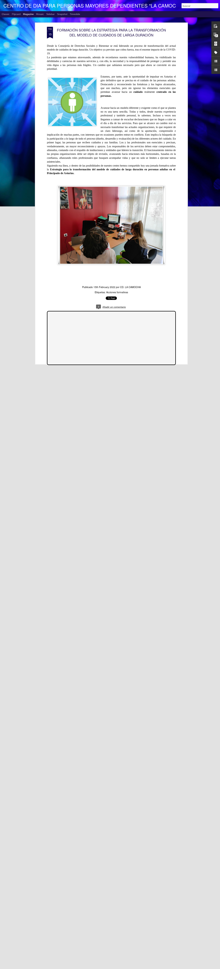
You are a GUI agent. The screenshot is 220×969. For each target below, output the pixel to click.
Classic (5, 14)
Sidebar (50, 14)
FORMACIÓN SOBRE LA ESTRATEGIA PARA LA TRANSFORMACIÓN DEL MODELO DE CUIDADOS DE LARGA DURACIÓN (111, 32)
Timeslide (75, 14)
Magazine (28, 14)
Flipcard (16, 14)
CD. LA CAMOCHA (130, 287)
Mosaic (40, 14)
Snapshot (62, 14)
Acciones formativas (117, 292)
